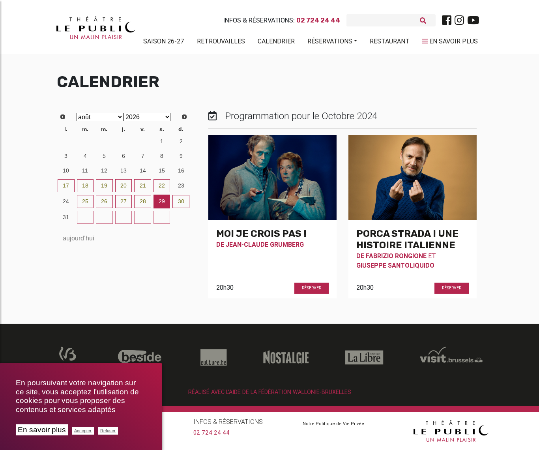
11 (85, 170)
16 (181, 170)
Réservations (329, 41)
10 (66, 170)
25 (85, 201)
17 (66, 185)
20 (123, 185)
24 (66, 201)
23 (181, 185)
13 (123, 170)
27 (66, 141)
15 (162, 170)
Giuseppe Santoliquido (395, 265)
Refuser (108, 430)
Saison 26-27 (163, 41)
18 (85, 185)
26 (104, 201)
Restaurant (390, 41)
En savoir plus (42, 430)
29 (104, 141)
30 (123, 141)
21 (143, 185)
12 (104, 170)
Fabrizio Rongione (396, 256)
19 (104, 185)
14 (143, 170)
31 (143, 141)
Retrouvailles (221, 41)
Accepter (83, 430)
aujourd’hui (78, 238)
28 (85, 141)
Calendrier (276, 41)
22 (162, 185)
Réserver (311, 288)
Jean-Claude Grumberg (265, 244)
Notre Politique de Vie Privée (333, 423)
